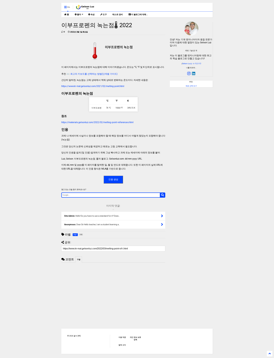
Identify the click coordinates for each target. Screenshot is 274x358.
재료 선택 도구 (191, 86)
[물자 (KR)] (85, 8)
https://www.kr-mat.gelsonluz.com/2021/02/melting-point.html (92, 86)
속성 (92, 14)
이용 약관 (122, 337)
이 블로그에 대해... (139, 14)
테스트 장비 (117, 14)
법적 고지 (122, 345)
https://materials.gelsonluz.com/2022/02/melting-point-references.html (97, 122)
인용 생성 (113, 179)
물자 (79, 14)
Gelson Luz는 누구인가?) (191, 64)
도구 (104, 14)
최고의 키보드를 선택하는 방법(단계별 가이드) (93, 74)
